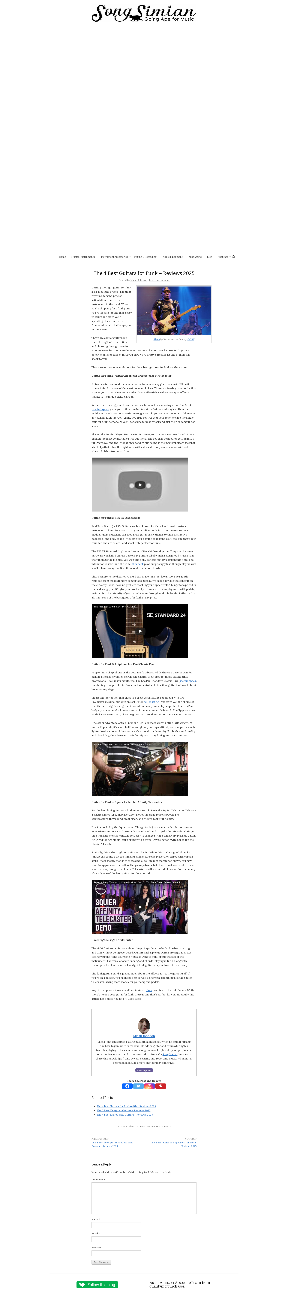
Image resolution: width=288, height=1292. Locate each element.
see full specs (100, 409)
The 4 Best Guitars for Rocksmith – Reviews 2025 (126, 1106)
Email (96, 1233)
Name (96, 1219)
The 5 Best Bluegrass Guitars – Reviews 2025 (123, 1110)
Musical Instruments (83, 256)
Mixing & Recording (145, 256)
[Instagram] (149, 1086)
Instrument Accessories (114, 256)
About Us (223, 256)
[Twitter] (138, 1086)
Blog (209, 256)
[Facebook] (127, 1086)
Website (96, 1247)
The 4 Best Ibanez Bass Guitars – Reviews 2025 (125, 1114)
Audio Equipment (173, 256)
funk (149, 990)
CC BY (191, 339)
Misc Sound (195, 256)
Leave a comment (159, 280)
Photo (157, 339)
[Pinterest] (160, 1086)
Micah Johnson (138, 280)
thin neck (138, 564)
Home (62, 256)
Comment (98, 1179)
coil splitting (151, 702)
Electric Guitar (137, 1126)
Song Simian (170, 1054)
